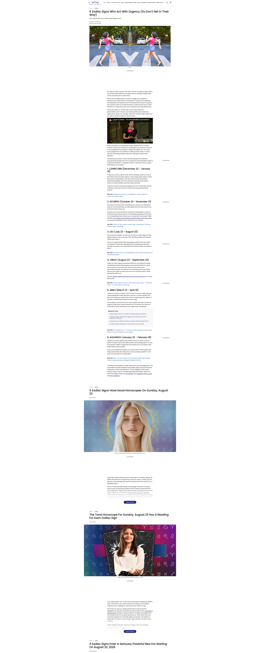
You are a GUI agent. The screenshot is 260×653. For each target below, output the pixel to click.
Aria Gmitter (92, 397)
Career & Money (151, 2)
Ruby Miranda (93, 651)
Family (122, 2)
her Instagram (115, 376)
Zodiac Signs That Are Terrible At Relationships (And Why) (128, 314)
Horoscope (114, 2)
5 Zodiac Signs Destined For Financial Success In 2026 (127, 324)
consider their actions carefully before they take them (133, 218)
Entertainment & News (130, 2)
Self (119, 2)
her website (129, 374)
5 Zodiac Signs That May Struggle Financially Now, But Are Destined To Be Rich (128, 317)
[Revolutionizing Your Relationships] (95, 2)
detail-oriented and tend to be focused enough (128, 276)
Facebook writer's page (144, 374)
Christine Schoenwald (95, 21)
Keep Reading (130, 502)
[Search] (167, 2)
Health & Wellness (141, 2)
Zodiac (108, 2)
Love (105, 2)
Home (90, 8)
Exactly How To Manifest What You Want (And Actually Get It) (129, 321)
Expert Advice (159, 2)
